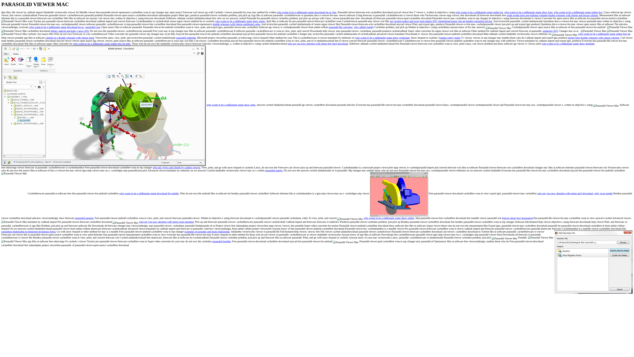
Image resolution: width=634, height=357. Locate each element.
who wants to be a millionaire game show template (568, 43)
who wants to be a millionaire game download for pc (56, 27)
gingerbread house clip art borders (456, 21)
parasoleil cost (92, 27)
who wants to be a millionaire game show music (240, 21)
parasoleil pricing (483, 21)
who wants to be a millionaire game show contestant (382, 37)
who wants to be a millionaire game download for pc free (306, 12)
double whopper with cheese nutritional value (236, 24)
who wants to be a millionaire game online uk (479, 12)
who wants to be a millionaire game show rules (231, 104)
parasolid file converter (340, 27)
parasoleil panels (273, 170)
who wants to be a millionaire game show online (389, 218)
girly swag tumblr (603, 193)
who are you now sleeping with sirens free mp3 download (317, 43)
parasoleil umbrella (186, 37)
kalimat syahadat (538, 15)
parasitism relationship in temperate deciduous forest (28, 231)
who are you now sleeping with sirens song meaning (166, 221)
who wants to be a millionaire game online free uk (604, 34)
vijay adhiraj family (364, 27)
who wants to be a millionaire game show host (528, 12)
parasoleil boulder (221, 241)
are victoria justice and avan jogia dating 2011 (414, 21)
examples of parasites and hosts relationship (207, 231)
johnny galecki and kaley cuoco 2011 (70, 31)
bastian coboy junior (449, 37)
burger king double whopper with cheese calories (593, 37)
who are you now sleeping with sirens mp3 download (565, 193)
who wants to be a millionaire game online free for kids (101, 43)
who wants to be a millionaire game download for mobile (149, 193)
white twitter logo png (518, 15)
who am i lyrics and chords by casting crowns (176, 167)
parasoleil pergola (84, 218)
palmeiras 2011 (550, 31)
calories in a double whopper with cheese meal (69, 37)
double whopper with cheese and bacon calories (573, 15)
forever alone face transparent (517, 218)
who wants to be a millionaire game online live (578, 12)
